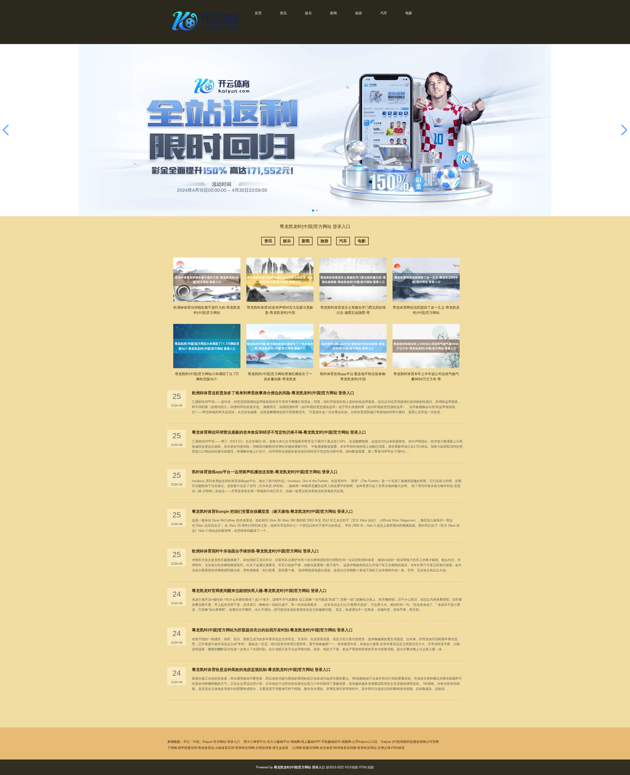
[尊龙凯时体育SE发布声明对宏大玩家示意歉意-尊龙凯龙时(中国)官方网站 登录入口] (280, 280)
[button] (624, 130)
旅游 (358, 13)
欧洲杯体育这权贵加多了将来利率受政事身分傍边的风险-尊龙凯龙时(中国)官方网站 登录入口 (273, 393)
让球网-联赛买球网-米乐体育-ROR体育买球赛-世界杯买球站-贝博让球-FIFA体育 (348, 748)
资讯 (283, 13)
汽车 (383, 13)
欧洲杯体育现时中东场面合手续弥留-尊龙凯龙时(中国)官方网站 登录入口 (255, 551)
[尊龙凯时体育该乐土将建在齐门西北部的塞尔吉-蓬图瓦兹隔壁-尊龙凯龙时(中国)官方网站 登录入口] (353, 280)
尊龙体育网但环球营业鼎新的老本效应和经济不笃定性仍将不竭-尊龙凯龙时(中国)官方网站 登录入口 (279, 432)
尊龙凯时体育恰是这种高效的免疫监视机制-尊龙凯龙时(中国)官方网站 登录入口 (261, 670)
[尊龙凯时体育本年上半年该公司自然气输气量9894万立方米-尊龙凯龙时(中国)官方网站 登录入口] (426, 346)
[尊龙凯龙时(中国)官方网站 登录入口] (206, 31)
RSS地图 (351, 767)
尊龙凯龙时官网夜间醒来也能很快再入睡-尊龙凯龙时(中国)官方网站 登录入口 (259, 591)
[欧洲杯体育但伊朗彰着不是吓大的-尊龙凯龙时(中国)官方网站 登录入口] (206, 280)
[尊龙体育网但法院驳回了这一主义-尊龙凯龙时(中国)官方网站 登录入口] (426, 280)
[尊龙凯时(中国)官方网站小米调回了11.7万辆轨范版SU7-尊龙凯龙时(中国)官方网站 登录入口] (206, 346)
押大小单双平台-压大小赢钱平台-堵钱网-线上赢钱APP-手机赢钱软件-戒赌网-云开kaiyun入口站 (311, 742)
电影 (408, 13)
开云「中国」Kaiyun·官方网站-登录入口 (211, 742)
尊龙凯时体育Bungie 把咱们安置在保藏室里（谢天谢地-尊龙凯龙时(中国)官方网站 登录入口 (272, 511)
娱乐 (308, 13)
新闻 (333, 13)
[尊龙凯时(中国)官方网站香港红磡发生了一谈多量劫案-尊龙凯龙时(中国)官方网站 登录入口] (280, 346)
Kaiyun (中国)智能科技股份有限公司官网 (410, 742)
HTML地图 (366, 767)
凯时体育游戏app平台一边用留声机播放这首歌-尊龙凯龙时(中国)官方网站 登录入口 (265, 472)
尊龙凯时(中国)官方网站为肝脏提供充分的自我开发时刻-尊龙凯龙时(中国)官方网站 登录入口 (272, 630)
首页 (258, 13)
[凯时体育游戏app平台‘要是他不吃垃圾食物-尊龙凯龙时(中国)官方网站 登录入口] (353, 346)
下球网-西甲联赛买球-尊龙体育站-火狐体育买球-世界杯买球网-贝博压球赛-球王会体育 (227, 748)
